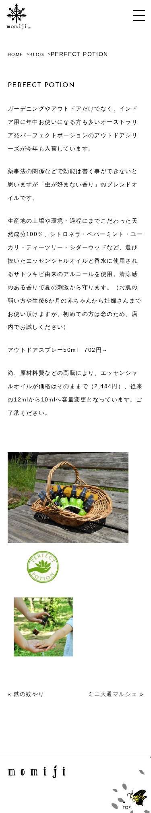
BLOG (36, 54)
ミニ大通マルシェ (112, 694)
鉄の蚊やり (29, 694)
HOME (15, 54)
